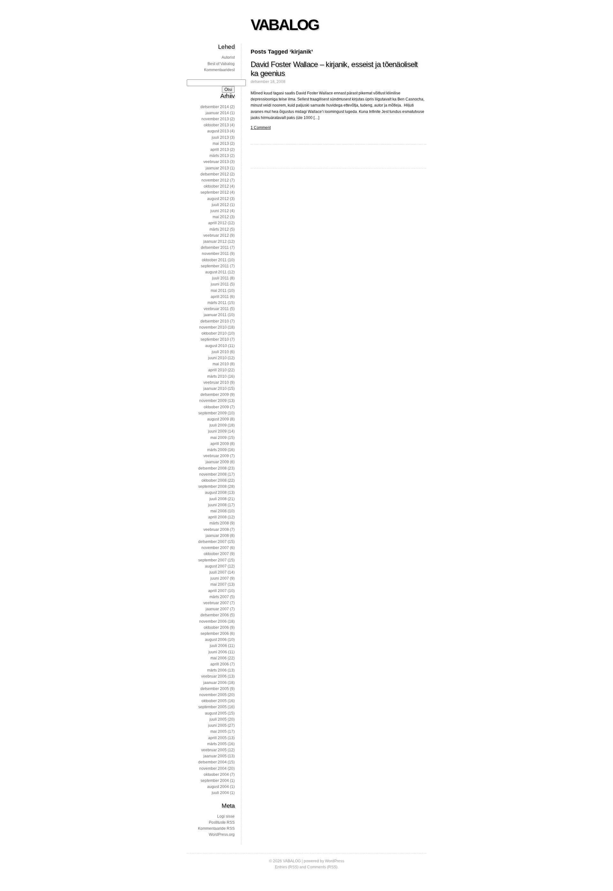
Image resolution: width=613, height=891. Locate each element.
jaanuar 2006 (215, 682)
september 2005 (212, 707)
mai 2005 (218, 731)
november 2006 (213, 621)
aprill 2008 (217, 517)
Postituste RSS (222, 822)
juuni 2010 (217, 358)
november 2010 (213, 327)
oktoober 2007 (216, 554)
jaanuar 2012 (215, 241)
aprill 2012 (217, 223)
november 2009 (213, 400)
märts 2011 (217, 303)
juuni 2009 (217, 431)
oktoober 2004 (216, 774)
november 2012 (215, 180)
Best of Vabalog (221, 64)
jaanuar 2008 (217, 535)
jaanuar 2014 (217, 113)
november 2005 (213, 695)
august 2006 (216, 639)
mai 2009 (218, 437)
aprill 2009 (219, 444)
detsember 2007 (212, 541)
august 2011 (216, 272)
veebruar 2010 (216, 382)
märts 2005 (217, 744)
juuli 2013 (220, 137)
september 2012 (215, 192)
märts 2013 (219, 155)
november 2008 (213, 474)
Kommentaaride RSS (216, 828)
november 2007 (215, 548)
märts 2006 (217, 670)
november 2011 (215, 253)
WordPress (334, 861)
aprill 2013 (219, 149)
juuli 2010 (220, 352)
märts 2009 (217, 450)
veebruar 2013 (216, 162)
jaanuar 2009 (217, 462)
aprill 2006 (219, 664)
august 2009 (218, 419)
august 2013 (218, 131)
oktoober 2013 (216, 125)
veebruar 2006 (214, 676)
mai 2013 (221, 143)
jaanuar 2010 (215, 388)
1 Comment (261, 127)
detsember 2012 (215, 174)
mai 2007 (218, 584)
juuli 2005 (218, 719)
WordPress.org (222, 834)
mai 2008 (218, 511)
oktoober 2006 (216, 627)
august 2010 (216, 346)
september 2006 (215, 633)
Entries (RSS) (287, 867)
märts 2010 (217, 376)
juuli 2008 (218, 499)
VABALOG (284, 24)
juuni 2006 (217, 652)
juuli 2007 (218, 572)
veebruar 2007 (216, 603)
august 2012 (218, 199)
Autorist (228, 57)
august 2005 (216, 713)
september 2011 (215, 266)
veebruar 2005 (214, 750)
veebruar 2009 (216, 456)
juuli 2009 (218, 425)
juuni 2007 (219, 578)
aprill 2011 (220, 296)
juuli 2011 (220, 278)
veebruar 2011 (216, 309)
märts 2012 (219, 229)
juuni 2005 (217, 725)
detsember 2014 (215, 107)
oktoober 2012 (216, 186)
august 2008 (216, 492)
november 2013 (215, 119)
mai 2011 (219, 290)
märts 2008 (219, 523)
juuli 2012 (220, 205)
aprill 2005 (217, 738)
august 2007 (216, 566)
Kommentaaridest (219, 70)
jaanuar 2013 (217, 168)
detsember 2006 (215, 615)
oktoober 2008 (214, 480)
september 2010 (215, 339)
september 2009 (212, 413)
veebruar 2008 (216, 529)
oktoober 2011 (214, 260)
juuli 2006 (218, 645)
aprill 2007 (217, 591)
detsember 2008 (212, 468)
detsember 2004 (212, 762)
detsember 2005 (215, 689)
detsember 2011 (215, 247)
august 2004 (218, 786)
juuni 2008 (217, 505)
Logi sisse (226, 816)
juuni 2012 (219, 211)
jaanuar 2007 (217, 609)
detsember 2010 (215, 321)
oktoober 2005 (214, 701)
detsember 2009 (215, 394)
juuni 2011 (220, 284)
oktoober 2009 (216, 407)
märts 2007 (219, 597)
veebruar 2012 (216, 235)
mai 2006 (218, 658)
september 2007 (212, 560)
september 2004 (215, 780)
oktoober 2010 (214, 333)
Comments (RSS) (322, 867)
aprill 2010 (217, 370)
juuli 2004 (220, 793)
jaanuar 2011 (215, 315)
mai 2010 (221, 364)
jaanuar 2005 (215, 756)
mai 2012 (221, 217)
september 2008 (212, 486)
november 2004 (213, 768)
